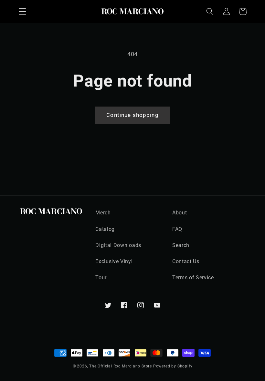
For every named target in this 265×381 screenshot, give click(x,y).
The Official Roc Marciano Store (120, 366)
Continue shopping (132, 115)
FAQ (177, 229)
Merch (103, 213)
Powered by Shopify (173, 366)
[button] (22, 11)
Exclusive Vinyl (113, 261)
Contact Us (185, 261)
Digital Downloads (118, 245)
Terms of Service (193, 277)
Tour (101, 277)
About (179, 213)
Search (180, 245)
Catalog (105, 229)
